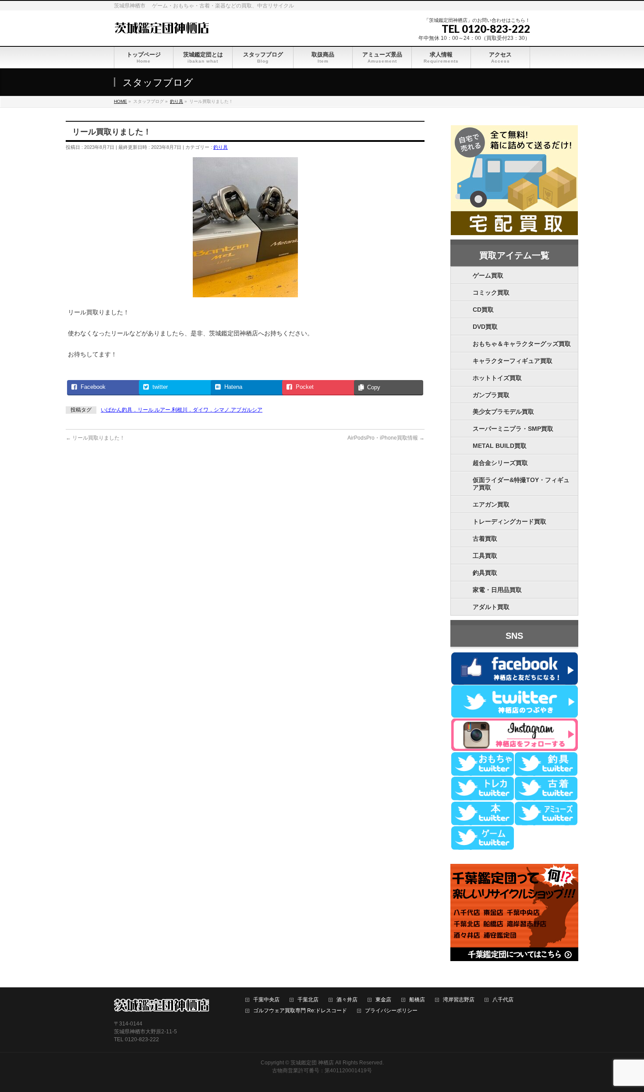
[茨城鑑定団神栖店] (161, 27)
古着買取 (485, 538)
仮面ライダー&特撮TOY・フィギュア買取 (521, 483)
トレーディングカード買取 (509, 521)
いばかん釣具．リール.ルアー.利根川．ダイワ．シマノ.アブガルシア (181, 410)
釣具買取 (485, 572)
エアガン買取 (491, 504)
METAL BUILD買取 (500, 445)
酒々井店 (346, 1000)
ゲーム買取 (488, 275)
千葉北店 (307, 1000)
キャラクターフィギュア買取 (512, 360)
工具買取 (485, 555)
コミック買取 (491, 292)
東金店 (383, 1000)
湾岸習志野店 (458, 1000)
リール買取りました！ (95, 438)
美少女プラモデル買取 (503, 411)
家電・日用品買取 (497, 589)
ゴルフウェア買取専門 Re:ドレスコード (300, 1011)
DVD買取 (485, 326)
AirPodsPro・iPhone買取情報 (386, 438)
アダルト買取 (491, 606)
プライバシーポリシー (391, 1011)
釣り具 (220, 147)
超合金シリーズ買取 (500, 462)
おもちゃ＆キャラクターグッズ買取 (522, 343)
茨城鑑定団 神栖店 (312, 1063)
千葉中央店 (266, 1000)
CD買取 (483, 309)
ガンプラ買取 (491, 394)
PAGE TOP (622, 1051)
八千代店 (502, 1000)
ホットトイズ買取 (497, 377)
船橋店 (417, 1000)
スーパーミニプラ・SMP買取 (513, 428)
